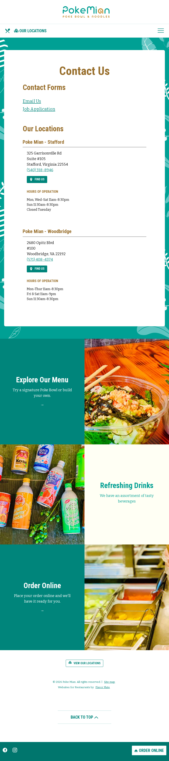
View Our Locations (87, 663)
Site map (109, 681)
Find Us (39, 179)
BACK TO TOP (82, 717)
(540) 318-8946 (40, 170)
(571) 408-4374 (40, 259)
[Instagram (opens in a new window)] (15, 749)
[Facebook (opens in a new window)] (5, 749)
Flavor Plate (102, 687)
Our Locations (33, 30)
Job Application (39, 109)
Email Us (32, 101)
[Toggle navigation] (161, 31)
